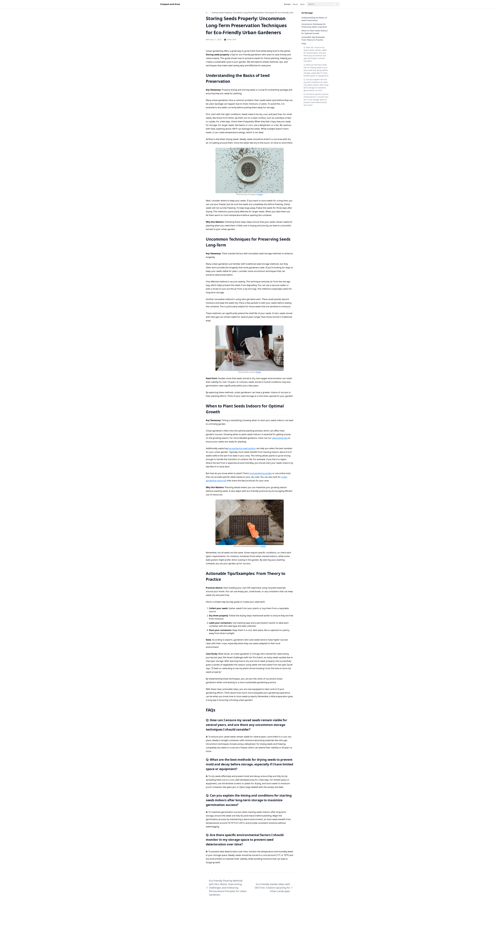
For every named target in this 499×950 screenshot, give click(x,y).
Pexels (260, 194)
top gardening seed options (242, 448)
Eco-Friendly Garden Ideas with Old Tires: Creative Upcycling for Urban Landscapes (272, 888)
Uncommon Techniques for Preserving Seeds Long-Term (314, 25)
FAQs (303, 43)
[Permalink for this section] (233, 81)
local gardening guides (260, 473)
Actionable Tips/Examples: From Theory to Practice (313, 38)
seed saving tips (280, 438)
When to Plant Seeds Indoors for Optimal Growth (314, 32)
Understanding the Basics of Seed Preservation (314, 19)
